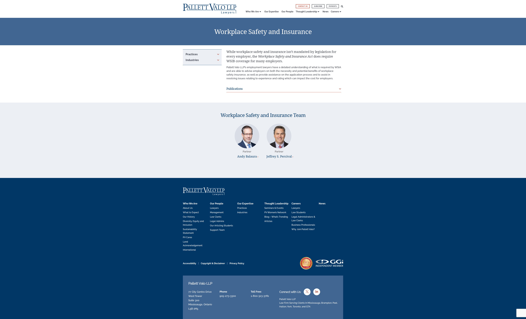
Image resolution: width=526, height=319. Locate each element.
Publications (234, 89)
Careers (335, 11)
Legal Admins (217, 221)
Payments (333, 6)
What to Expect (191, 212)
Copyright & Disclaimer (213, 263)
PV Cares (187, 237)
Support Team (217, 230)
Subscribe (318, 6)
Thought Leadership (306, 11)
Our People (287, 11)
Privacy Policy (237, 263)
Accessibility (189, 263)
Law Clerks (215, 216)
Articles (268, 221)
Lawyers (214, 208)
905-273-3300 (228, 295)
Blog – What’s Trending (276, 216)
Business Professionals (303, 225)
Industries (242, 212)
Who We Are (252, 11)
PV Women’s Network (275, 212)
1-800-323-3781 (260, 295)
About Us (188, 208)
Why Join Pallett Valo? (303, 229)
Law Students (298, 212)
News (325, 11)
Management (217, 212)
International (189, 250)
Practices (242, 208)
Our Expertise (271, 11)
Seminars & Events (274, 208)
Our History (189, 216)
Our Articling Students (221, 225)
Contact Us (303, 6)
